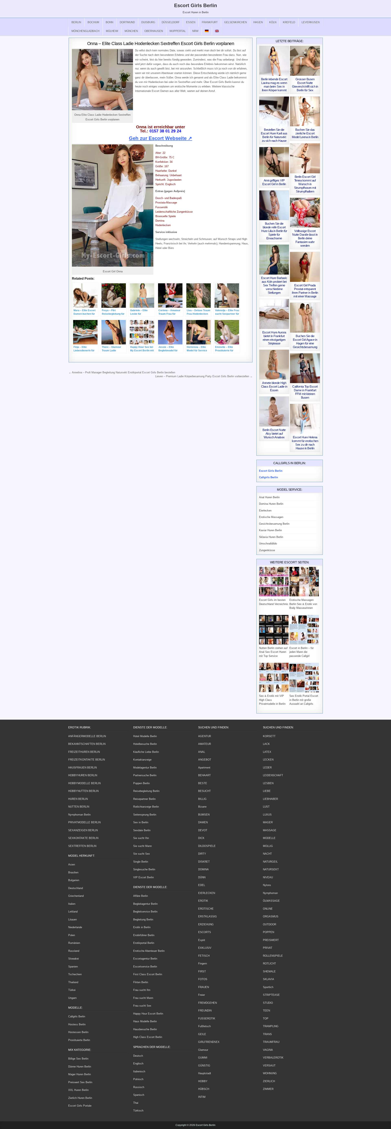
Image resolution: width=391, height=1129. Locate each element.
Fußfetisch (204, 1026)
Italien (71, 903)
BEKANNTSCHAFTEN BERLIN (86, 743)
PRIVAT (267, 947)
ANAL (201, 751)
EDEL (201, 885)
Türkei (72, 990)
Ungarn (72, 997)
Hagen (258, 22)
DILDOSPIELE (207, 846)
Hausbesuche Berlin (145, 1029)
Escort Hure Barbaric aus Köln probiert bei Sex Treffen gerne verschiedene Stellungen (274, 285)
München (131, 31)
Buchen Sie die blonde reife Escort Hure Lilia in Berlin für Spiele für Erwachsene (274, 231)
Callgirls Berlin (76, 1016)
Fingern (202, 963)
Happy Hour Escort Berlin (148, 1013)
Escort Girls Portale (79, 1105)
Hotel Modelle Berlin (145, 736)
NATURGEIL (270, 861)
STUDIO (268, 1002)
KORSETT (269, 736)
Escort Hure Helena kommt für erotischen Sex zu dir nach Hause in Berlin (305, 442)
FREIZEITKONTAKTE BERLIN (86, 759)
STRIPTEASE (271, 994)
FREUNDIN (205, 1010)
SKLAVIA (268, 979)
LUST (266, 806)
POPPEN (268, 932)
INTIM (201, 1096)
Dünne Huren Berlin (79, 1066)
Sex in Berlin (140, 822)
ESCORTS (204, 932)
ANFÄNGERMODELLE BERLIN (87, 736)
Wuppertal (177, 31)
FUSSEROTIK (206, 1018)
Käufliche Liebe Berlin (146, 751)
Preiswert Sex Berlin (80, 1082)
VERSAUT (269, 1065)
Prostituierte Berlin (79, 1040)
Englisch (138, 1063)
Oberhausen (153, 31)
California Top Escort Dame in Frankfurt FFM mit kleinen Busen (305, 392)
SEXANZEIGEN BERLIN (83, 830)
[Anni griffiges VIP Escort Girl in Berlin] (274, 162)
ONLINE (268, 908)
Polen (71, 935)
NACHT (267, 853)
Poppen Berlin (141, 783)
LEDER (267, 767)
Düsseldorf (171, 22)
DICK (201, 838)
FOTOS (202, 979)
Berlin (76, 22)
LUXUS (267, 814)
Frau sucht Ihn (141, 990)
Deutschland (75, 888)
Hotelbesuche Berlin (145, 743)
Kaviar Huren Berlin (270, 530)
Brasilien (73, 872)
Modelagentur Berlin (145, 767)
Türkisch (138, 1110)
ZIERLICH (269, 1081)
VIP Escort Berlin (143, 877)
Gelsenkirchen (235, 22)
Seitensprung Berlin (144, 814)
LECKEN (268, 759)
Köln (272, 22)
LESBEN (268, 783)
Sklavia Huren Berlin (271, 537)
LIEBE (267, 791)
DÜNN (201, 877)
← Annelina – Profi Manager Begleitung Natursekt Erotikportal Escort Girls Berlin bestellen (122, 372)
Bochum (93, 22)
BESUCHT (204, 791)
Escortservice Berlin (145, 966)
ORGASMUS (270, 916)
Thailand (73, 982)
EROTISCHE (206, 908)
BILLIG (202, 798)
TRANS (267, 1034)
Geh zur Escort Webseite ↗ (160, 138)
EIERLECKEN (206, 893)
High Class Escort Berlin (147, 1037)
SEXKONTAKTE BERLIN (83, 838)
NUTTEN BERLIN (78, 806)
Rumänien (74, 942)
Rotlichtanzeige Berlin (146, 806)
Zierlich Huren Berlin (80, 1097)
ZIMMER (268, 1089)
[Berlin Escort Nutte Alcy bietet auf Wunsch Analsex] (274, 412)
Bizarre (202, 806)
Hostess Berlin (77, 1024)
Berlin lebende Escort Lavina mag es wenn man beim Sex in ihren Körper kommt (274, 84)
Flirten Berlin (140, 982)
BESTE (202, 783)
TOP (265, 1018)
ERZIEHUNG (206, 924)
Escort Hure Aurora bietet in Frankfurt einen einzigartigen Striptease (274, 338)
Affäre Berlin (140, 895)
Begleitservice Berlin (145, 911)
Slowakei (73, 958)
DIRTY (202, 853)
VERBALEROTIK (273, 1057)
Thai (135, 1102)
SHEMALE (269, 971)
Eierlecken (265, 510)
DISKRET (204, 861)
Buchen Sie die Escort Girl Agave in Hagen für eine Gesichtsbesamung (305, 341)
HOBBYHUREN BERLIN (82, 775)
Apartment (204, 767)
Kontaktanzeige (142, 759)
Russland (73, 950)
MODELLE (269, 838)
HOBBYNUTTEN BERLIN (83, 791)
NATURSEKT (271, 869)
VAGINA (268, 1049)
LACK (266, 743)
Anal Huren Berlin (269, 497)
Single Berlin (140, 861)
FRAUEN (203, 987)
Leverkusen (311, 22)
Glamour (203, 1049)
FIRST (202, 971)
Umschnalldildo (268, 543)
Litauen (72, 919)
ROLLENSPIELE (273, 955)
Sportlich (268, 987)
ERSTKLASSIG (207, 916)
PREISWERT (271, 940)
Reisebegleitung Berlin (146, 791)
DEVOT (202, 830)
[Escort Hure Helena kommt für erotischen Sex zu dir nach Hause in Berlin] (305, 419)
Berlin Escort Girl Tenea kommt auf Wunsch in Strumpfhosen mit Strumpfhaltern (305, 184)
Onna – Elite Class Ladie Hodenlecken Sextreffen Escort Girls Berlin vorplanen (160, 43)
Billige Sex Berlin (78, 1058)
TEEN (266, 1010)
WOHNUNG (270, 1073)
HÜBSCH (203, 1089)
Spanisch (138, 1094)
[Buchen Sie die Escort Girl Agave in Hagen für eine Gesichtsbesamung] (305, 318)
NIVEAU (268, 877)
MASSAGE (269, 830)
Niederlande (75, 927)
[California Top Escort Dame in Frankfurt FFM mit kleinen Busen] (305, 368)
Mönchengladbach (85, 31)
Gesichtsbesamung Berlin (274, 523)
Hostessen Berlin (78, 1032)
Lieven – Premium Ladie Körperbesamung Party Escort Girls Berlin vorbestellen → (204, 376)
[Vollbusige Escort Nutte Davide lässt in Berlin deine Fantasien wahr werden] (305, 213)
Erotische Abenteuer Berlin (149, 950)
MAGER (268, 822)
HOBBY (203, 1081)
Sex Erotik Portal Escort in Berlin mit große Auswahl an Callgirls (303, 699)
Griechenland (76, 895)
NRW (195, 31)
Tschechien (75, 974)
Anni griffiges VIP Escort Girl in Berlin (274, 182)
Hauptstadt (204, 1073)
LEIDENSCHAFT (273, 775)
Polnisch (138, 1079)
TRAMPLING (270, 1026)
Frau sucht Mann (143, 997)
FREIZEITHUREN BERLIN (84, 751)
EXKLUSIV (204, 947)
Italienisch (139, 1071)
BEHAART (204, 775)
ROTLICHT (269, 963)
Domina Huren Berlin (271, 503)
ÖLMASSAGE (271, 900)
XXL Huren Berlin (78, 1090)
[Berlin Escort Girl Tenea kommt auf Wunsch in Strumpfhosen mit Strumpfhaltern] (305, 158)
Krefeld (289, 22)
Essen (190, 22)
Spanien (73, 966)
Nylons (267, 885)
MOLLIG (268, 846)
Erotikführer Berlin (143, 935)
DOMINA (203, 869)
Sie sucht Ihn (141, 838)
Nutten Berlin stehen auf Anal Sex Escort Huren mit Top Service (273, 651)
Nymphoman (270, 893)
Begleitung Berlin (143, 919)
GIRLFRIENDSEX (209, 1041)
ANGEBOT (204, 759)
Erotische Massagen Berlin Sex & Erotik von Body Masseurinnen (303, 603)
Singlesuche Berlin (144, 869)
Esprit (201, 940)
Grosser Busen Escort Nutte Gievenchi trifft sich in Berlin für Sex (305, 84)
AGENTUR (204, 736)
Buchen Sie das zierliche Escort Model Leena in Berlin (305, 133)
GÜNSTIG (204, 1065)
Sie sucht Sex (141, 853)
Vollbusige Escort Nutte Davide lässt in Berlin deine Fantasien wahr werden (305, 238)
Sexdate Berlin (141, 830)
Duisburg (148, 22)
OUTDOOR (269, 924)
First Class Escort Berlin (147, 974)
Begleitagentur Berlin (145, 903)
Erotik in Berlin (141, 927)
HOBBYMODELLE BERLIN (84, 783)
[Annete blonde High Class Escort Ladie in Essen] (274, 365)
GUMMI (202, 1057)
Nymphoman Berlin (79, 814)
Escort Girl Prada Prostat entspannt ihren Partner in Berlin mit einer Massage (305, 291)
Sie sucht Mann (142, 846)
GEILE (202, 1034)
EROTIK (203, 900)
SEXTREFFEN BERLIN (82, 846)
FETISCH (204, 955)
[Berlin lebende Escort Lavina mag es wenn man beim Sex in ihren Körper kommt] (274, 61)
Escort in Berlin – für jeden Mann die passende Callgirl (301, 651)
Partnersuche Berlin (144, 775)
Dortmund (127, 22)
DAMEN (203, 822)
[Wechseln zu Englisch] (217, 31)
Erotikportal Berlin (143, 942)
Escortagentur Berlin (145, 958)
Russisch (138, 1087)
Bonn (109, 22)
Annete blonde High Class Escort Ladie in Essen (274, 386)
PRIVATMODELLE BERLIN (84, 822)
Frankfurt (210, 22)
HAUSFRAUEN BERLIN (82, 767)
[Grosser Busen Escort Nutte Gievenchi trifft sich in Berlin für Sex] (305, 61)
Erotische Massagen (271, 517)
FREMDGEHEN (207, 1002)
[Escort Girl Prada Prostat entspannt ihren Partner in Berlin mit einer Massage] (305, 267)
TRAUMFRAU (271, 1041)
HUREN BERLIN (78, 798)
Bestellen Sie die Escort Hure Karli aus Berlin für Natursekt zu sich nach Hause (274, 135)
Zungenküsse (267, 550)
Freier (201, 994)
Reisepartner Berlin (144, 798)
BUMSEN (204, 814)
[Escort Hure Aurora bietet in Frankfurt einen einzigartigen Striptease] (274, 314)
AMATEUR (204, 743)
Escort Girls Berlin (195, 5)
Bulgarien (73, 880)
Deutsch (138, 1055)
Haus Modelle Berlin (145, 1021)
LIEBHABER (270, 798)
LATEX (267, 751)
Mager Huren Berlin (79, 1074)
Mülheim (112, 31)
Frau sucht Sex (142, 1005)
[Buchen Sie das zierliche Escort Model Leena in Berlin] (305, 111)
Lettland (73, 911)
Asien (71, 864)
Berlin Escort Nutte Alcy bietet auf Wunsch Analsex (274, 433)
